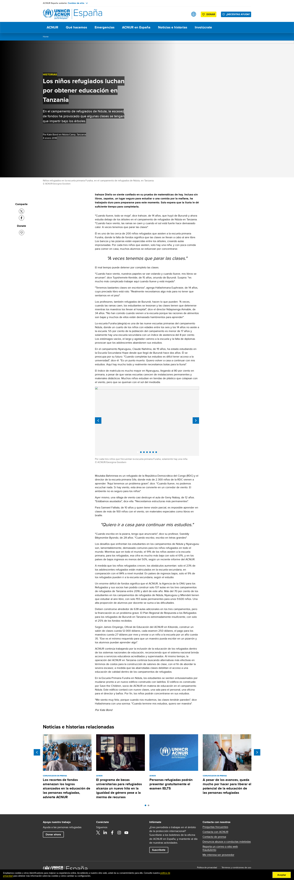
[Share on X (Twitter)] (21, 211)
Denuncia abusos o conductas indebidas (227, 841)
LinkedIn (105, 833)
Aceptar (281, 875)
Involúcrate (203, 27)
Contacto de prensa (214, 836)
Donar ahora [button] (53, 834)
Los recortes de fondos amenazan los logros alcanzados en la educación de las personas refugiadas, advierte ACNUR (66, 788)
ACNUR (52, 27)
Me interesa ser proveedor (218, 854)
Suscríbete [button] (158, 850)
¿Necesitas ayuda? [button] (238, 14)
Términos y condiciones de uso (236, 867)
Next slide (196, 420)
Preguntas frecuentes (215, 827)
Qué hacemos (76, 27)
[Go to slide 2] (149, 806)
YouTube (126, 833)
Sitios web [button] (193, 14)
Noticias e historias (172, 27)
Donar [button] (210, 14)
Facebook (112, 833)
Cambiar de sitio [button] (76, 3)
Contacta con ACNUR (215, 832)
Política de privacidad (207, 867)
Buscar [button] (184, 14)
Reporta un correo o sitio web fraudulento (220, 848)
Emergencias (104, 27)
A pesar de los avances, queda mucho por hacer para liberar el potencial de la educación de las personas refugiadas (227, 786)
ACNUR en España (136, 27)
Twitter (98, 833)
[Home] (64, 14)
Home (46, 36)
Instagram (119, 833)
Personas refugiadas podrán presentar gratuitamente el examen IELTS (171, 784)
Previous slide (98, 420)
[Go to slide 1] (146, 806)
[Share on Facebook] (21, 217)
